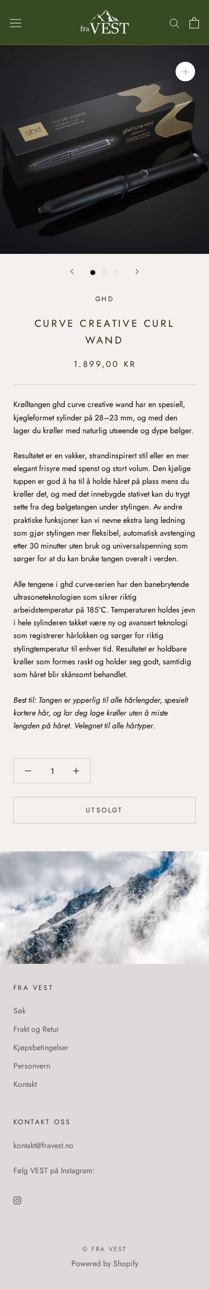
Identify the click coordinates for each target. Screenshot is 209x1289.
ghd (104, 299)
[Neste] (137, 271)
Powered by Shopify (104, 1263)
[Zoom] (185, 71)
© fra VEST (104, 1248)
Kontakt (25, 1084)
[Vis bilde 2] (104, 272)
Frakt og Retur (36, 1029)
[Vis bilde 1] (92, 272)
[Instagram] (17, 1199)
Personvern (31, 1065)
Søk (19, 1010)
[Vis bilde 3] (116, 272)
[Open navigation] (15, 22)
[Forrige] (72, 271)
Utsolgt (104, 810)
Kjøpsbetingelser (41, 1047)
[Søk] (174, 22)
